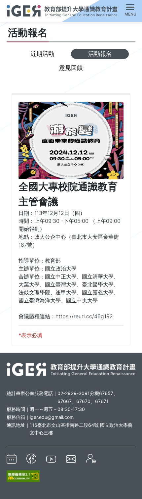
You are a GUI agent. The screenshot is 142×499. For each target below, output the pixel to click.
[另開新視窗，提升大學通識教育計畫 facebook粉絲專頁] (31, 459)
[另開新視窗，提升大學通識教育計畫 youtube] (51, 459)
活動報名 (100, 53)
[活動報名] (91, 459)
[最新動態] (12, 459)
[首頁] (62, 10)
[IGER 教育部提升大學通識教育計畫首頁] (71, 369)
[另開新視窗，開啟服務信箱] (71, 459)
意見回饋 (71, 67)
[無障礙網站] (23, 476)
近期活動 (42, 53)
